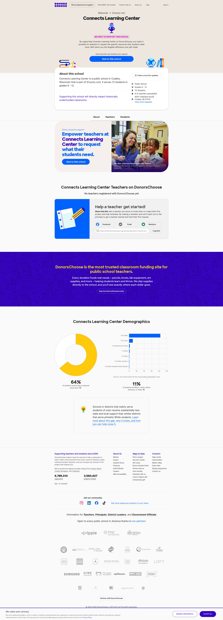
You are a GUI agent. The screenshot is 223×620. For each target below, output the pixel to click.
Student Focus (118, 463)
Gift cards (136, 463)
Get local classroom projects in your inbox (130, 503)
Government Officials (144, 514)
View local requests (143, 102)
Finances (116, 465)
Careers (116, 471)
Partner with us (125, 5)
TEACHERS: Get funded (106, 5)
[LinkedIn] (89, 503)
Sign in (165, 5)
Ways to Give (139, 454)
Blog (160, 463)
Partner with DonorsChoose (111, 598)
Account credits (139, 460)
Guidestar (75, 471)
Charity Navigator (61, 471)
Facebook (106, 224)
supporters (61, 477)
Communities (157, 460)
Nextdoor (152, 224)
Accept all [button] (207, 614)
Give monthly (138, 471)
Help (147, 5)
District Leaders (117, 514)
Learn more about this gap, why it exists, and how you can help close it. (117, 421)
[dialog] (111, 614)
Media (154, 463)
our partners (139, 521)
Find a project (138, 457)
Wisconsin (103, 13)
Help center (156, 457)
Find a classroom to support (82, 5)
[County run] (118, 13)
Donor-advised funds (141, 465)
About (96, 117)
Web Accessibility (119, 474)
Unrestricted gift (139, 480)
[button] (128, 231)
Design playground (159, 468)
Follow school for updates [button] (148, 75)
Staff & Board (118, 468)
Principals (101, 514)
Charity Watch (96, 469)
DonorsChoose (61, 5)
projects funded (90, 477)
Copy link (156, 231)
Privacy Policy (87, 617)
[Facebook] (96, 503)
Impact (115, 460)
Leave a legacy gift (140, 477)
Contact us (156, 471)
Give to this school (111, 59)
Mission (116, 457)
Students (125, 117)
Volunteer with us (139, 474)
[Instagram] (81, 503)
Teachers (110, 117)
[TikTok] (104, 503)
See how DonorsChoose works (111, 291)
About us (138, 5)
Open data (156, 465)
